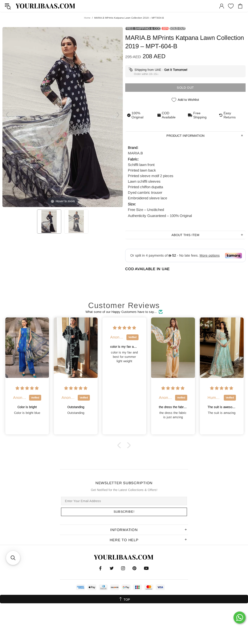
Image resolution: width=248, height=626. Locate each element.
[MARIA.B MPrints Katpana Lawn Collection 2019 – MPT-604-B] (49, 221)
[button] (120, 445)
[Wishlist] (230, 6)
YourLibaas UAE (46, 5)
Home (87, 17)
